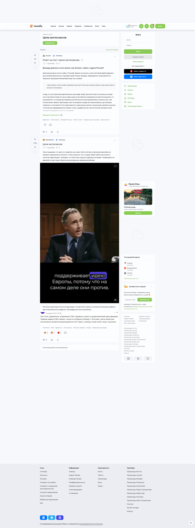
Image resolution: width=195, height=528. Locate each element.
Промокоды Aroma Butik (132, 337)
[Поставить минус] (35, 63)
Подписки (78, 26)
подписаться (145, 300)
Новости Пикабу (46, 496)
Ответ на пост (78, 120)
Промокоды (102, 479)
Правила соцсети (144, 316)
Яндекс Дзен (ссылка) (92, 120)
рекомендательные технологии (91, 524)
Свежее (69, 26)
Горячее (53, 26)
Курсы (100, 486)
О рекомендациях (144, 319)
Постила (127, 348)
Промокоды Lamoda (130, 330)
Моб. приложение (129, 323)
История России (66, 120)
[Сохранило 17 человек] (52, 340)
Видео (89, 328)
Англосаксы (55, 120)
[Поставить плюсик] (35, 55)
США (52, 328)
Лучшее (61, 26)
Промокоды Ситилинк (131, 344)
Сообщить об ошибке (48, 482)
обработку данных (139, 306)
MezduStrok (50, 140)
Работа (100, 475)
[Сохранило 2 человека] (52, 132)
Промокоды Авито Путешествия (134, 346)
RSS (41, 503)
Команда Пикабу (129, 321)
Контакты (43, 475)
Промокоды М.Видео (130, 333)
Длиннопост (105, 120)
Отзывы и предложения (49, 492)
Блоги (97, 26)
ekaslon (48, 56)
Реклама (43, 479)
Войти (160, 26)
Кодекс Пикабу (129, 319)
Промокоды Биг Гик (130, 328)
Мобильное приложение (49, 499)
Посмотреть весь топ (131, 278)
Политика (46, 328)
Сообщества (88, 26)
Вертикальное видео (100, 328)
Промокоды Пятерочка (131, 335)
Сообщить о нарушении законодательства (48, 487)
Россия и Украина (79, 328)
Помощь (127, 316)
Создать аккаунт (138, 57)
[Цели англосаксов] (82, 60)
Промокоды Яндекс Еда (131, 342)
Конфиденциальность (77, 482)
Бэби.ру (126, 353)
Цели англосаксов (54, 37)
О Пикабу (43, 471)
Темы (104, 26)
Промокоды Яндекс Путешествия (134, 339)
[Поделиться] (58, 132)
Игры (100, 482)
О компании (142, 321)
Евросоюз (46, 120)
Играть (138, 213)
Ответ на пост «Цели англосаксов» (61, 60)
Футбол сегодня (129, 351)
